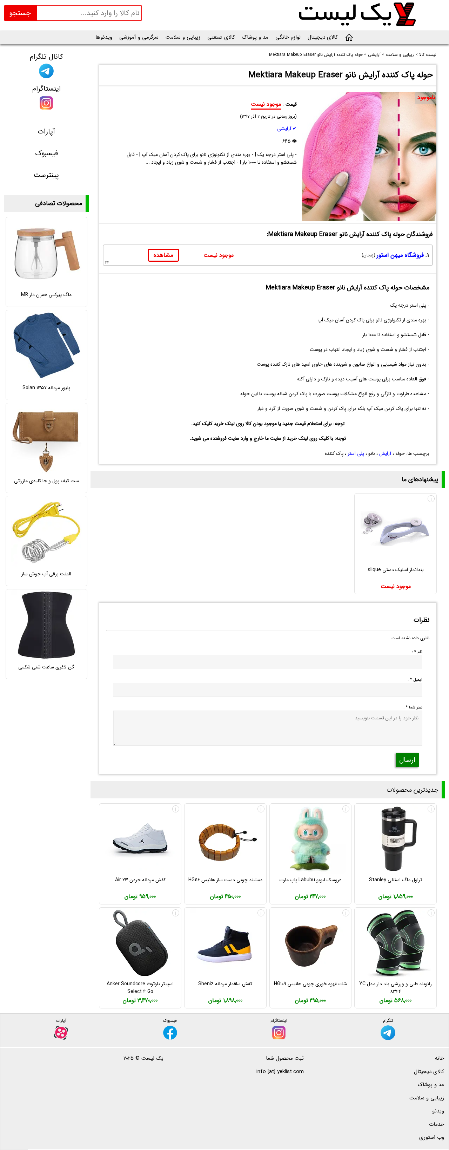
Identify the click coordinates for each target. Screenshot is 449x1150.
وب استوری (431, 1137)
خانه (439, 1058)
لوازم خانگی (288, 37)
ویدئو (438, 1111)
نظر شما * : (412, 707)
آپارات (46, 131)
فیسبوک (46, 153)
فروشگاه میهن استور (400, 255)
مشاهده (163, 255)
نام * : (417, 651)
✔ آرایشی (287, 128)
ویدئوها (103, 37)
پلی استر (356, 453)
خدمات (436, 1124)
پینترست (46, 175)
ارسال (407, 759)
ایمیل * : (415, 679)
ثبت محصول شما (285, 1058)
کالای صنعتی (221, 37)
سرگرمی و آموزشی (139, 37)
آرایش (385, 453)
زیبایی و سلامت (183, 37)
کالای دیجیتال (323, 37)
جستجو (20, 13)
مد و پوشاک (255, 37)
